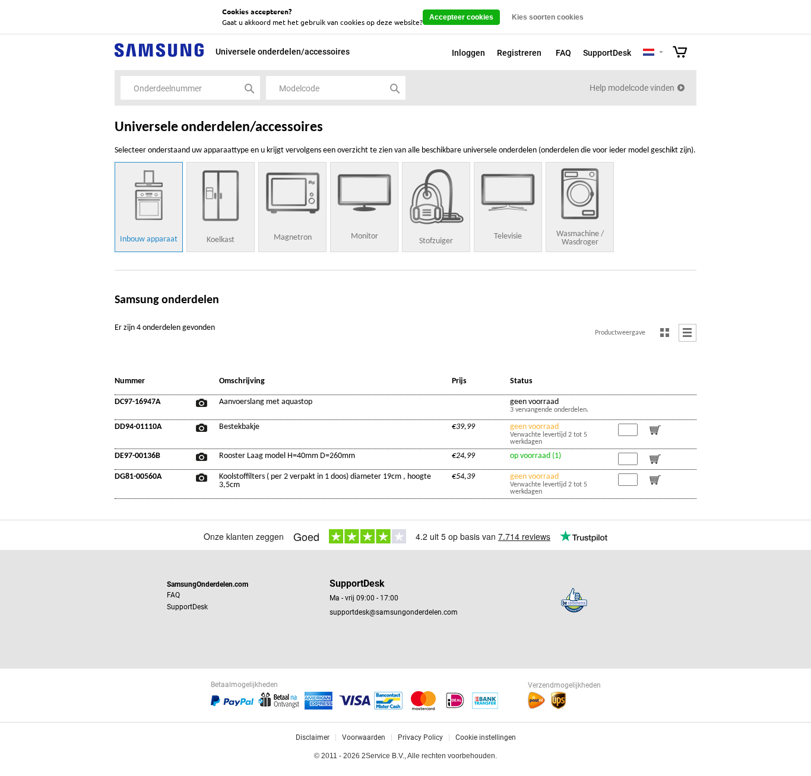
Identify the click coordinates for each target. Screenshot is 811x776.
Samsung (159, 56)
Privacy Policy (420, 737)
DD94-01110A (138, 427)
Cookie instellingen (485, 737)
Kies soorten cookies (548, 17)
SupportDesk (607, 53)
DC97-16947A (137, 402)
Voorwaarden (363, 737)
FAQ (563, 53)
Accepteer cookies (461, 17)
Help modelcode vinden (632, 88)
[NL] (648, 53)
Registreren (519, 53)
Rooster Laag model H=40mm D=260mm (287, 456)
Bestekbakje (239, 427)
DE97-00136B (137, 456)
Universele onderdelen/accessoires (283, 51)
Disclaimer (313, 737)
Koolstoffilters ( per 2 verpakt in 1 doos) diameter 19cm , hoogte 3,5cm (325, 481)
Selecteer (661, 53)
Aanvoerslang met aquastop (265, 402)
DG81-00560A (138, 477)
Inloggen (468, 53)
